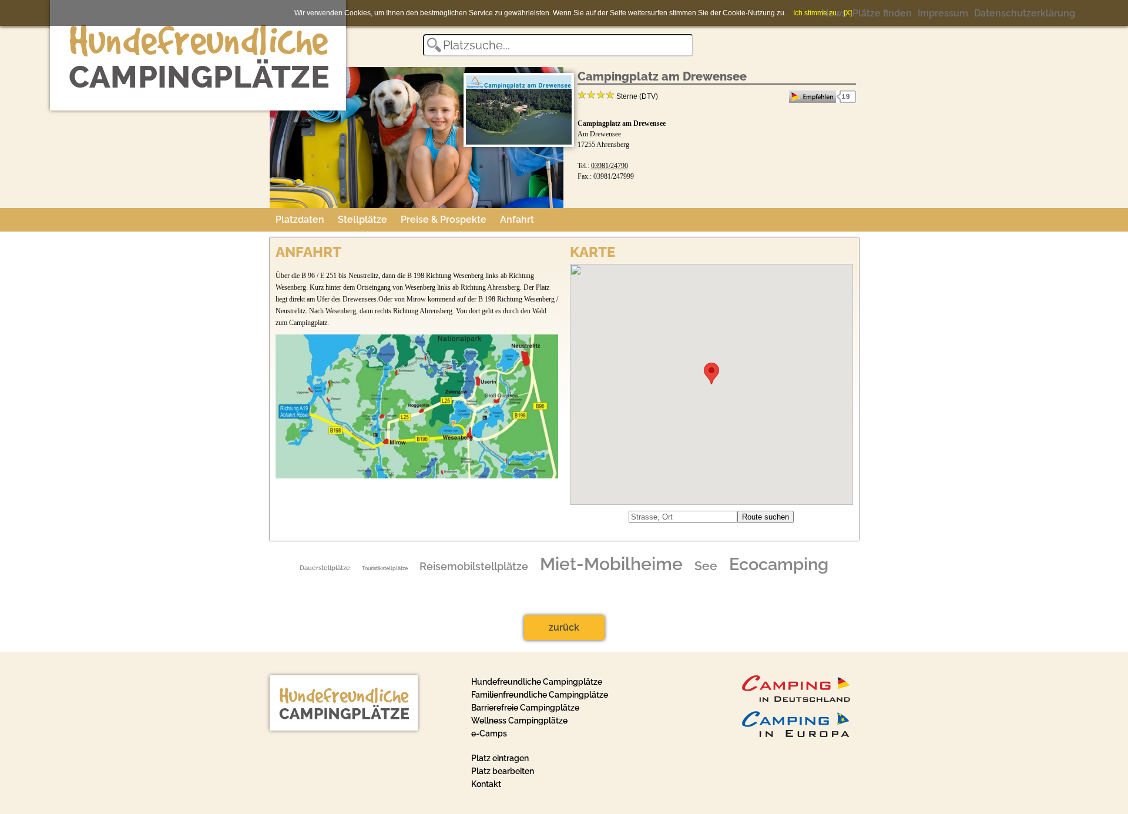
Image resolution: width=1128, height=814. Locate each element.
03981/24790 (609, 166)
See (705, 566)
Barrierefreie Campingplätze (525, 707)
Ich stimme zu (815, 13)
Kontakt (486, 784)
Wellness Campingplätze (519, 720)
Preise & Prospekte (443, 219)
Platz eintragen (500, 758)
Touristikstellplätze (385, 568)
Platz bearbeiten (502, 771)
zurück (564, 627)
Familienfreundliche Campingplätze (539, 694)
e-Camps (489, 733)
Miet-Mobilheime (611, 564)
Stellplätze (362, 219)
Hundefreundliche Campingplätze (536, 681)
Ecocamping (778, 564)
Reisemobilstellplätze (473, 566)
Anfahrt (517, 219)
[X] (848, 13)
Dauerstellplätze (325, 568)
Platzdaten (300, 219)
